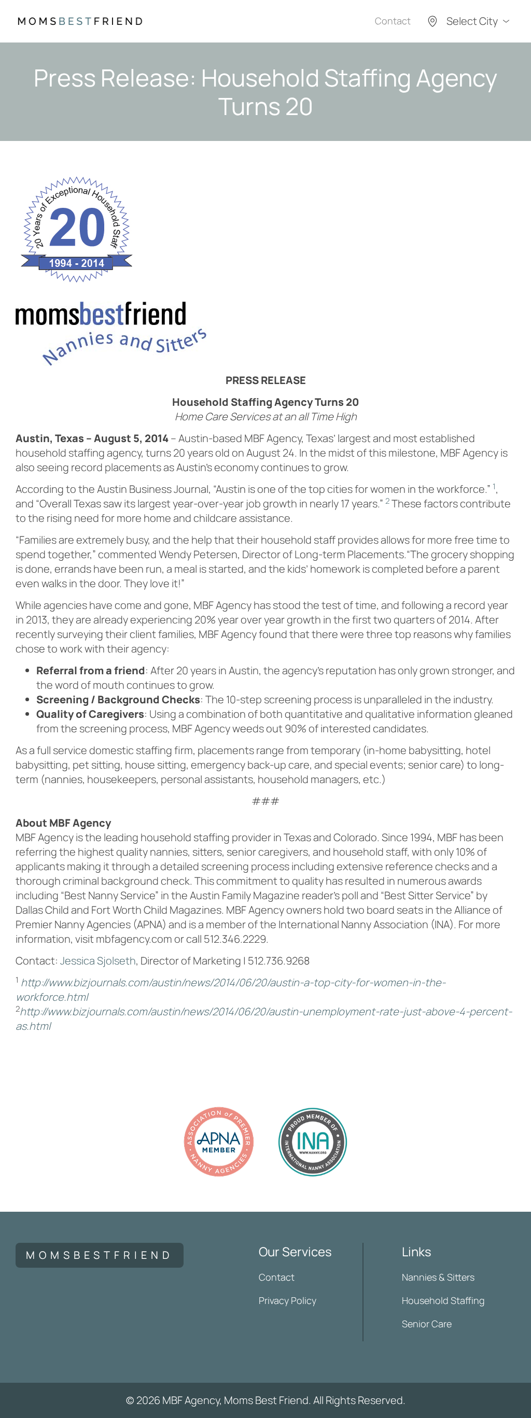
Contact (393, 21)
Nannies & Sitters (438, 1277)
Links (416, 1251)
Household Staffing (443, 1300)
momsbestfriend (99, 1255)
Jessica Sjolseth (98, 961)
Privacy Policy (287, 1300)
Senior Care (427, 1323)
